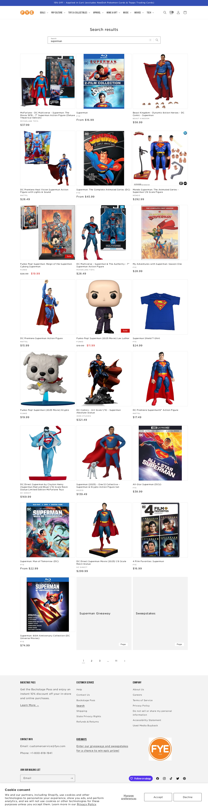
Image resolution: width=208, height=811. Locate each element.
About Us (138, 689)
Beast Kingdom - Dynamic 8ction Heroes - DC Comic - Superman (158, 114)
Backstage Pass (85, 700)
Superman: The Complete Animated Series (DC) (103, 190)
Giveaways (81, 739)
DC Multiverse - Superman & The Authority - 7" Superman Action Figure (102, 265)
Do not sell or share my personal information (152, 713)
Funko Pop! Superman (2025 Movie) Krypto (44, 410)
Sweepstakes (145, 613)
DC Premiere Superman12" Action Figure (155, 410)
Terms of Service (143, 700)
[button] (43, 12)
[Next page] (124, 661)
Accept (158, 797)
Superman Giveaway (94, 613)
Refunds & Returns (87, 721)
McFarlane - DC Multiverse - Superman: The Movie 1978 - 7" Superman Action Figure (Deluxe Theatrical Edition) (47, 115)
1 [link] (83, 660)
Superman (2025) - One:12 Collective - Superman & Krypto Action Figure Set (98, 485)
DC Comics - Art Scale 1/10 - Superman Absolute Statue (98, 411)
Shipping (81, 711)
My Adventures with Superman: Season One (157, 264)
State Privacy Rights (88, 716)
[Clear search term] (150, 40)
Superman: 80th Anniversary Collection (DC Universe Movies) (45, 637)
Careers (137, 695)
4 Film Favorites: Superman (148, 561)
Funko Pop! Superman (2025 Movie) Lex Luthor (102, 338)
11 (116, 661)
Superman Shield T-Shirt (146, 338)
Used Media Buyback (145, 725)
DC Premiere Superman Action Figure (41, 338)
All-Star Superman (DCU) (147, 484)
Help (79, 689)
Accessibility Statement (147, 720)
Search (80, 705)
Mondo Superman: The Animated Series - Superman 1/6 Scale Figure (156, 191)
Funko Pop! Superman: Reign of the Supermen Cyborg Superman (46, 265)
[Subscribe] (71, 778)
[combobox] (104, 40)
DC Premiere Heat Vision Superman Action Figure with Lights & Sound (44, 191)
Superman (82, 113)
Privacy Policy (86, 804)
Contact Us (83, 695)
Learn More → (29, 705)
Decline (187, 797)
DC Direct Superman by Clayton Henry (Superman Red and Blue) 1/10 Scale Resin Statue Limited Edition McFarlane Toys (44, 487)
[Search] (157, 40)
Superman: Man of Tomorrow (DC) (39, 561)
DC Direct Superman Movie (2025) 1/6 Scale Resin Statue (101, 562)
